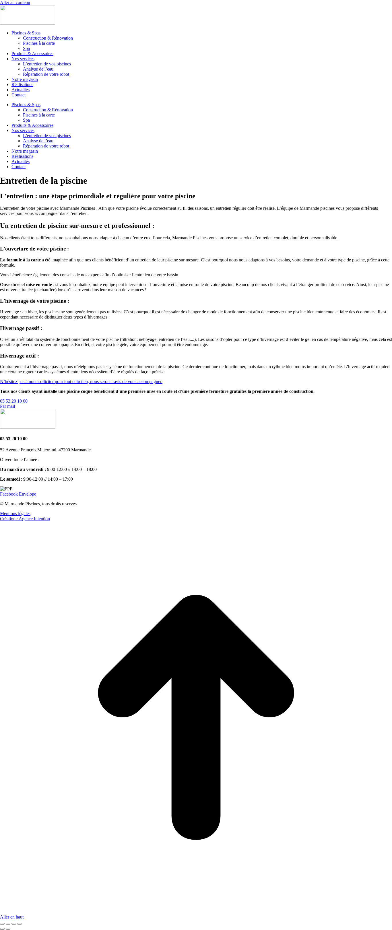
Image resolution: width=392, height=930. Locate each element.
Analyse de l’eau (38, 69)
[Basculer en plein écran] (13, 924)
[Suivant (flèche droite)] (8, 929)
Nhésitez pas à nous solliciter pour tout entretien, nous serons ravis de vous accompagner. (81, 381)
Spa (26, 48)
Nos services (22, 58)
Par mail (7, 406)
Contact (18, 94)
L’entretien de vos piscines (47, 63)
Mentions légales (15, 513)
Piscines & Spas (25, 32)
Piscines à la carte (39, 43)
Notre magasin (24, 79)
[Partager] (8, 924)
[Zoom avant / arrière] (19, 924)
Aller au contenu (15, 2)
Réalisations (22, 84)
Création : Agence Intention (25, 518)
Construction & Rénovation (48, 38)
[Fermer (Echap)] (2, 924)
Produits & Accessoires (32, 53)
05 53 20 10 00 (14, 401)
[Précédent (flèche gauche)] (2, 929)
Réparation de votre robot (46, 74)
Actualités (20, 89)
